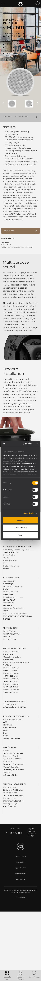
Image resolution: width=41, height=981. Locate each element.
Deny (20, 535)
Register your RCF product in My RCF (32, 832)
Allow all (20, 520)
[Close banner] (37, 444)
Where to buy (18, 60)
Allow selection (20, 528)
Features (7, 116)
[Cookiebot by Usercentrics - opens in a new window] (24, 443)
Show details (29, 513)
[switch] (35, 490)
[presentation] (3, 103)
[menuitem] (20, 897)
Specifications (21, 116)
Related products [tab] (20, 540)
